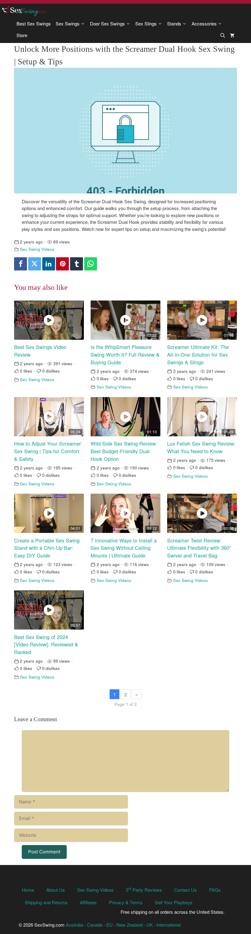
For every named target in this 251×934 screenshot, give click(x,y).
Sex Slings (146, 23)
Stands (174, 23)
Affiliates (88, 902)
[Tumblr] (76, 263)
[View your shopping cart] (232, 35)
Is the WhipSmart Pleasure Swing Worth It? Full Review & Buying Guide (125, 354)
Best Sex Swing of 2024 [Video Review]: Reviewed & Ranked (46, 644)
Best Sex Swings (34, 23)
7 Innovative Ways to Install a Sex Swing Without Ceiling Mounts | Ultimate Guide (124, 548)
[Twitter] (34, 263)
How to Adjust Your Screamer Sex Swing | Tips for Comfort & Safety (47, 451)
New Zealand (129, 924)
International (168, 924)
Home (28, 889)
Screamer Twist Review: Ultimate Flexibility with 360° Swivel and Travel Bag (199, 548)
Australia (74, 924)
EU (109, 924)
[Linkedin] (48, 263)
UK (149, 924)
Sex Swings (68, 23)
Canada (95, 924)
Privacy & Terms (126, 902)
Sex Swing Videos (37, 249)
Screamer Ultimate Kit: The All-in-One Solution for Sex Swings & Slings (198, 354)
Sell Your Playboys (174, 902)
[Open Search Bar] (222, 35)
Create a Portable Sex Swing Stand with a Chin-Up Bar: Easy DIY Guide (47, 548)
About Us (55, 889)
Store (22, 35)
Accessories (204, 23)
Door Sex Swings (107, 23)
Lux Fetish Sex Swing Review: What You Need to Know (201, 447)
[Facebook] (20, 263)
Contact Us (185, 889)
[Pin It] (62, 263)
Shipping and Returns (46, 902)
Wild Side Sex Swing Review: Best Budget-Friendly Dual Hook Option (124, 451)
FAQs (215, 889)
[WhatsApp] (90, 263)
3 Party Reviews (144, 889)
